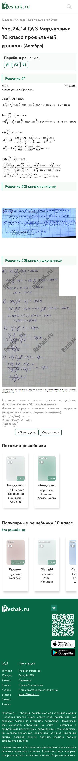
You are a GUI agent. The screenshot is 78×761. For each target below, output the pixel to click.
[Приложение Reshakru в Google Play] (63, 655)
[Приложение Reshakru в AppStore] (63, 646)
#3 (24, 65)
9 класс (6, 680)
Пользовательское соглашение (38, 690)
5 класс (6, 699)
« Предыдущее (27, 432)
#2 (16, 65)
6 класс (6, 695)
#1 (7, 65)
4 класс (6, 704)
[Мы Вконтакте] (54, 608)
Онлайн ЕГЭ (26, 675)
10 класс (7, 675)
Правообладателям (31, 685)
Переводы (25, 680)
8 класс (6, 685)
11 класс (7, 671)
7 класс (6, 690)
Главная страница (29, 671)
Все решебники (13, 530)
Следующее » (50, 432)
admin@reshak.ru (29, 694)
